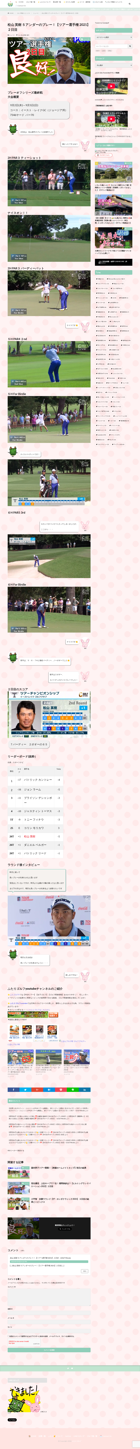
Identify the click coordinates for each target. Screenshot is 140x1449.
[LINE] (73, 1090)
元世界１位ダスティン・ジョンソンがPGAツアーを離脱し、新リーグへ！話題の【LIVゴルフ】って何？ (44, 1108)
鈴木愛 (101, 331)
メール (11, 1318)
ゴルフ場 (129, 163)
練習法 (101, 440)
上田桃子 (113, 312)
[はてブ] (49, 1090)
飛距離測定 (125, 421)
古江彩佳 (102, 335)
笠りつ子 (101, 345)
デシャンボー (103, 298)
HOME (12, 13)
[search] (130, 46)
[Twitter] (25, 1090)
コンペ (125, 383)
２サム (109, 50)
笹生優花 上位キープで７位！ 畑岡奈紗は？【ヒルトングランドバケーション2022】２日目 (61, 1184)
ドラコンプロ (112, 392)
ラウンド (115, 435)
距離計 (101, 279)
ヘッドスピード (119, 397)
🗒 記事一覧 (57, 2)
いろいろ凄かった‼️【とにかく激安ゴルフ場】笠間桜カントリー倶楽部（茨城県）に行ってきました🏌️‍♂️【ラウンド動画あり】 (113, 187)
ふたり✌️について (55, 1436)
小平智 (101, 364)
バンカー (101, 421)
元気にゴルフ (120, 387)
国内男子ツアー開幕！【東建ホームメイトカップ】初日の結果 (58, 1168)
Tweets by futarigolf (102, 23)
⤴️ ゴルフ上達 (98, 2)
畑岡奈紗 (126, 340)
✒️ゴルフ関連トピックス (113, 2)
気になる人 (114, 317)
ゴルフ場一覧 (30, 2)
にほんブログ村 (14, 1044)
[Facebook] (13, 1090)
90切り (123, 378)
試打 (100, 392)
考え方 (112, 440)
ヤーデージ (102, 425)
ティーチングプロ (104, 416)
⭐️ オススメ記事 (69, 2)
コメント (12, 1287)
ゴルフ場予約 (103, 411)
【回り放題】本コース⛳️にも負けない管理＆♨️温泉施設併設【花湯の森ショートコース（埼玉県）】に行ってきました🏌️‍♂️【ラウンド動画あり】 (113, 220)
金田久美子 (115, 307)
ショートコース (127, 196)
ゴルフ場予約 (117, 288)
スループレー (103, 406)
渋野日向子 (103, 373)
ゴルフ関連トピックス (23, 13)
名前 (10, 1309)
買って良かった (103, 397)
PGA (19, 35)
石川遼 (112, 364)
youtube (102, 435)
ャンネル (109, 130)
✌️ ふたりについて (44, 2)
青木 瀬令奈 (115, 335)
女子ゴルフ (103, 369)
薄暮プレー (116, 406)
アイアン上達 (119, 444)
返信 (84, 1271)
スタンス (116, 402)
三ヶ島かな (115, 321)
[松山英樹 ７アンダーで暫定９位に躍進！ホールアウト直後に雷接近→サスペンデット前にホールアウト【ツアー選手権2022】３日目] (21, 1057)
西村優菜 (102, 340)
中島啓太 (101, 317)
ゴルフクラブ (103, 402)
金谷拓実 (102, 359)
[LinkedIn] (85, 1090)
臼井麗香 (114, 340)
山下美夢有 (102, 307)
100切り (115, 430)
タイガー (101, 302)
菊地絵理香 (112, 331)
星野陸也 (125, 331)
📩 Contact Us (20, 6)
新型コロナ (102, 430)
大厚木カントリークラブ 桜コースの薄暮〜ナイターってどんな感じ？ (113, 252)
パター (113, 421)
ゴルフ (97, 50)
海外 (28, 35)
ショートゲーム (121, 416)
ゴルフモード (103, 288)
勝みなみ (101, 326)
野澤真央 (101, 293)
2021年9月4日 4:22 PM (19, 1262)
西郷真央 (125, 312)
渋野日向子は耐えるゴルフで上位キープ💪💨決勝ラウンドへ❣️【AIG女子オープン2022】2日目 (42, 1132)
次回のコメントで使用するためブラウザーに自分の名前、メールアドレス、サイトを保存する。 (42, 1336)
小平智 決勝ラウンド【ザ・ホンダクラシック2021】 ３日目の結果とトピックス (60, 1200)
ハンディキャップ (104, 387)
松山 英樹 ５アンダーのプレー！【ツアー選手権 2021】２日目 (60, 13)
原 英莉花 (115, 354)
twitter (68, 1436)
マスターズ (102, 350)
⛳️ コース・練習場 (83, 2)
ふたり (103, 50)
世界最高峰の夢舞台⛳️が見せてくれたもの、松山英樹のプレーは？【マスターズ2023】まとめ (48, 1067)
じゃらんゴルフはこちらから (38, 1010)
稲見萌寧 (102, 354)
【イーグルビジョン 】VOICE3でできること (113, 137)
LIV (114, 298)
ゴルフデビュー (103, 444)
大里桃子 (115, 350)
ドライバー (115, 425)
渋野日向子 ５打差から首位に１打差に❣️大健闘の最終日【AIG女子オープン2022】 (37, 1116)
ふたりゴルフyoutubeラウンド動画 (107, 73)
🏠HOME (32, 1436)
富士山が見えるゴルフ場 (116, 279)
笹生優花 (114, 345)
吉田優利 (113, 326)
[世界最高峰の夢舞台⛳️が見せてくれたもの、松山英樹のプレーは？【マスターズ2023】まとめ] (49, 1057)
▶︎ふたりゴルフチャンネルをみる (112, 100)
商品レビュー (118, 283)
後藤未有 (101, 312)
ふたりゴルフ (117, 373)
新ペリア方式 (113, 383)
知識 (100, 383)
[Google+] (37, 1090)
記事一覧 (42, 1436)
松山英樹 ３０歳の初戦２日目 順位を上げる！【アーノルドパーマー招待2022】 (76, 1067)
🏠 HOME (19, 2)
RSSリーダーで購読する (16, 1150)
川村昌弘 (113, 293)
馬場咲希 (124, 298)
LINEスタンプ (79, 1436)
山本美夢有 (114, 302)
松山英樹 (23, 35)
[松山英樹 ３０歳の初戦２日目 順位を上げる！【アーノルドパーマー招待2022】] (77, 1057)
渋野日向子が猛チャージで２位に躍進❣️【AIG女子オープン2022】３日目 (34, 1124)
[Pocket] (61, 1090)
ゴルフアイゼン (103, 283)
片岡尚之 (126, 345)
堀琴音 (125, 326)
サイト (10, 1327)
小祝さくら (115, 359)
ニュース (35, 13)
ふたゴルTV (15, 995)
